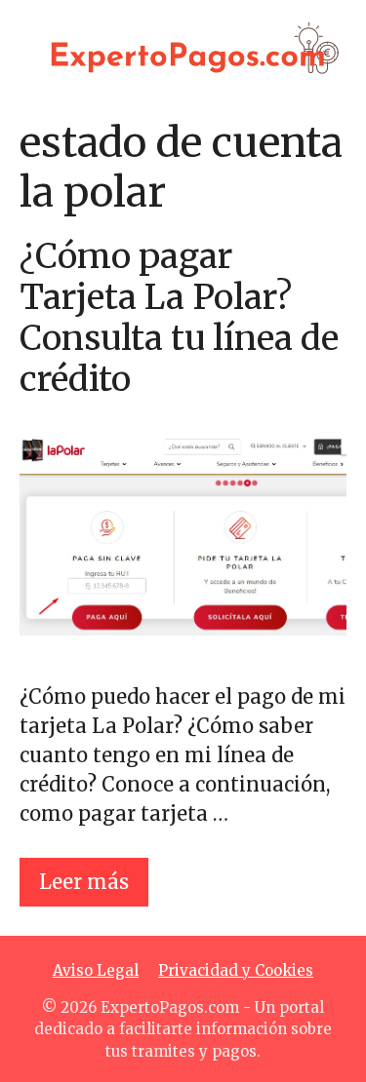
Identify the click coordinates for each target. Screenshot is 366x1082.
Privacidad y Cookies (235, 970)
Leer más (84, 881)
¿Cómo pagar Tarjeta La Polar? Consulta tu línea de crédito (179, 318)
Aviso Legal (96, 970)
